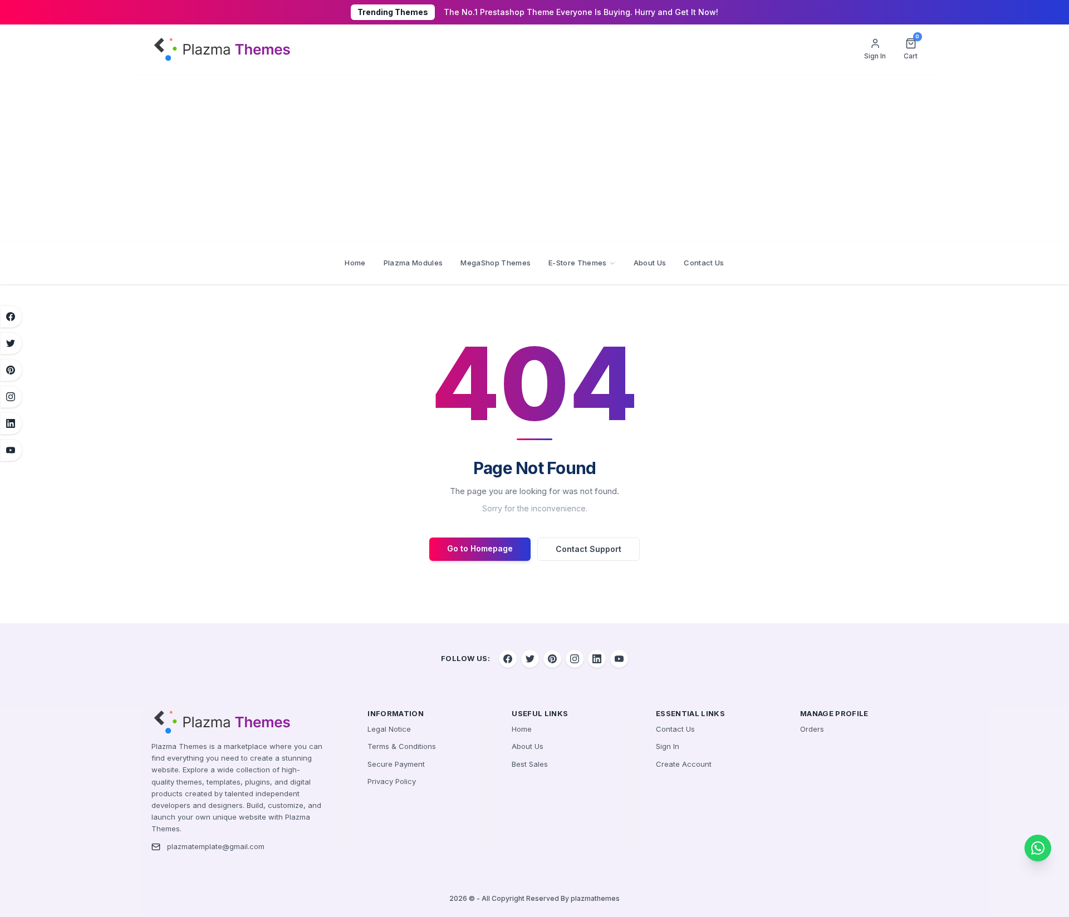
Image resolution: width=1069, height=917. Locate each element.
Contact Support (588, 549)
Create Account (684, 764)
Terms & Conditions (401, 746)
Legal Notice (389, 728)
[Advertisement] (534, 158)
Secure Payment (396, 764)
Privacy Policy (391, 781)
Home (355, 262)
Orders (812, 728)
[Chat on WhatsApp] (1037, 848)
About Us (650, 262)
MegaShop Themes (495, 262)
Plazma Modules (413, 262)
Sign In (667, 746)
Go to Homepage (480, 548)
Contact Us (704, 262)
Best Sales (530, 764)
